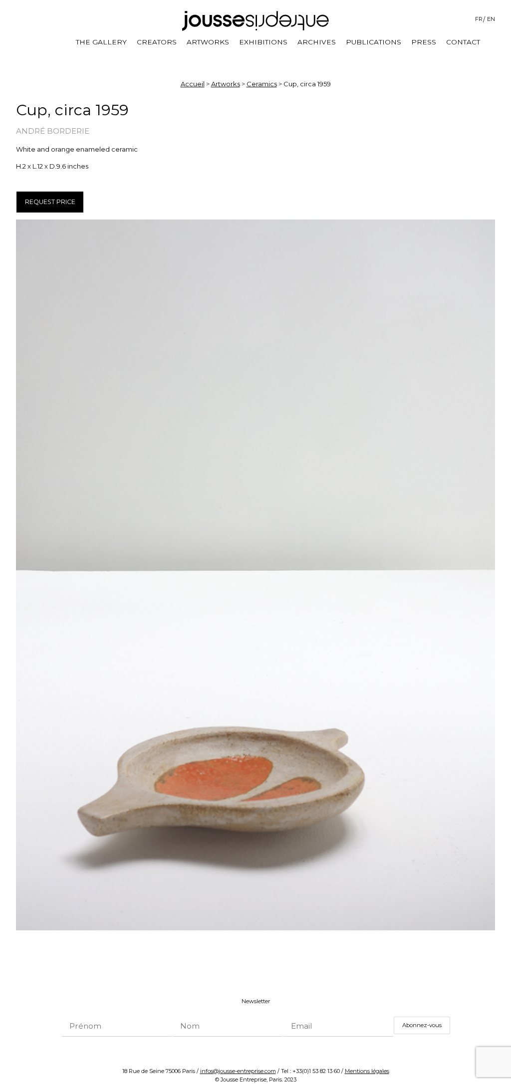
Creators (157, 42)
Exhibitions (263, 42)
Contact (463, 42)
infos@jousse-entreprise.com (238, 1071)
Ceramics (262, 84)
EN (491, 18)
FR (479, 18)
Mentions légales (367, 1071)
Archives (316, 42)
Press (423, 42)
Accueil (193, 84)
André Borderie (52, 131)
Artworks (208, 42)
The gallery (101, 42)
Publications (373, 42)
